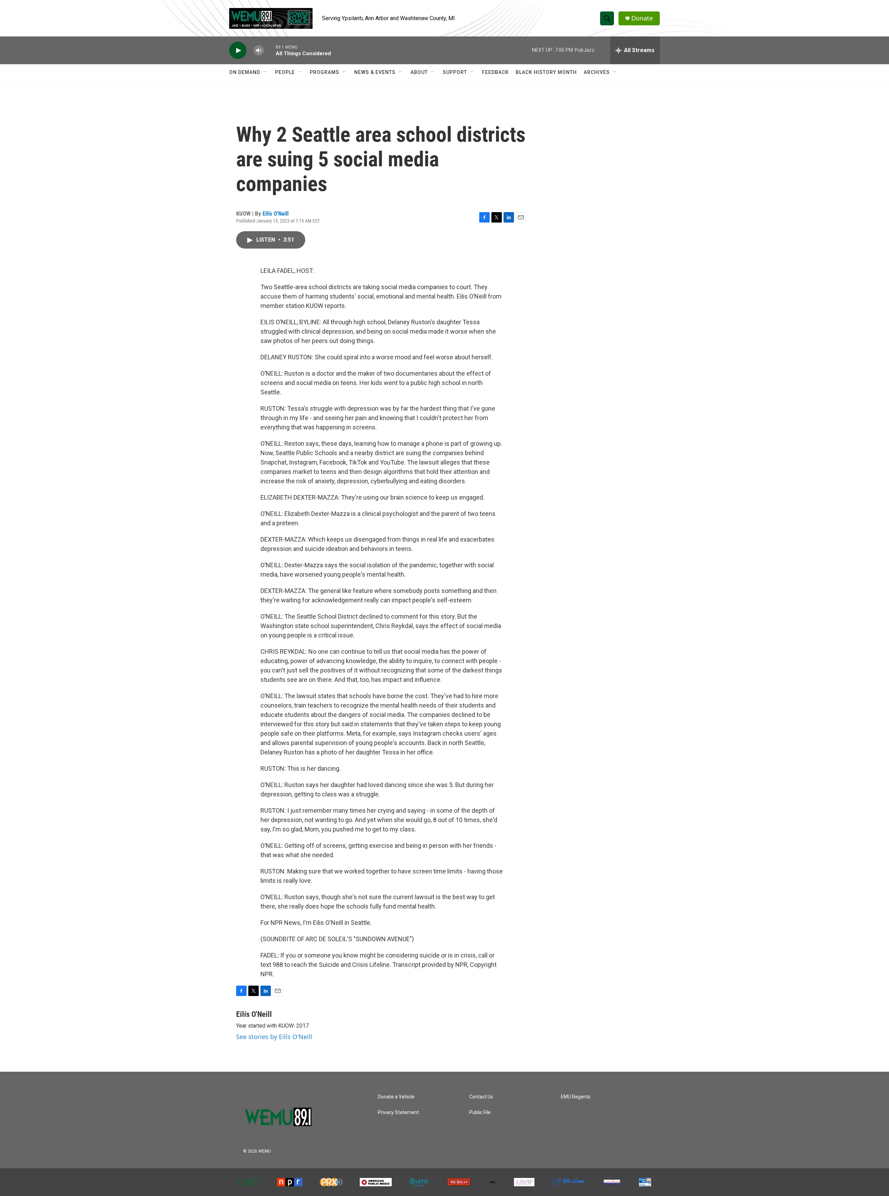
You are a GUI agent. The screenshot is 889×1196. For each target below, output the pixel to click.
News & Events (375, 72)
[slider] (270, 50)
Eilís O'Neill (276, 213)
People (285, 72)
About (419, 72)
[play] (237, 51)
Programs (324, 72)
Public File (480, 1112)
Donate (642, 18)
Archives (597, 72)
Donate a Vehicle (396, 1096)
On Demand (244, 72)
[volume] (259, 50)
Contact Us (481, 1096)
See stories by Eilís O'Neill (274, 1036)
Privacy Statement (398, 1112)
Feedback (495, 72)
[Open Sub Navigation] (265, 72)
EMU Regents (575, 1096)
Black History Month (546, 72)
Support (455, 72)
